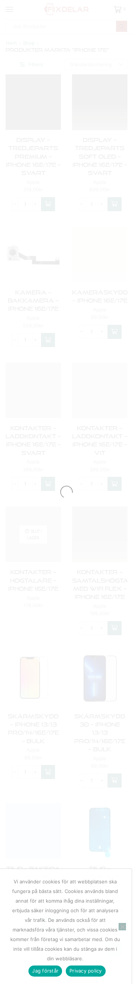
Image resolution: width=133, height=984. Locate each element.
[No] (122, 926)
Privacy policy (85, 971)
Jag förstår (45, 971)
